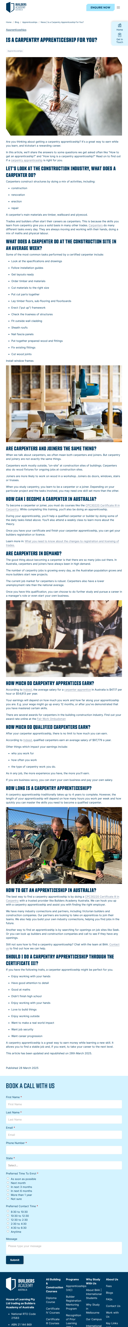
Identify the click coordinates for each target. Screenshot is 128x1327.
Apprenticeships (29, 22)
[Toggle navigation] (118, 7)
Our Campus (94, 1319)
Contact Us (113, 1306)
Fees (109, 1286)
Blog (17, 22)
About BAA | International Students (94, 1294)
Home (9, 22)
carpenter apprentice (77, 689)
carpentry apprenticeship (26, 160)
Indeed (27, 689)
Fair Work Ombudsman (51, 718)
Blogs (109, 1292)
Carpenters (96, 225)
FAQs (109, 1299)
